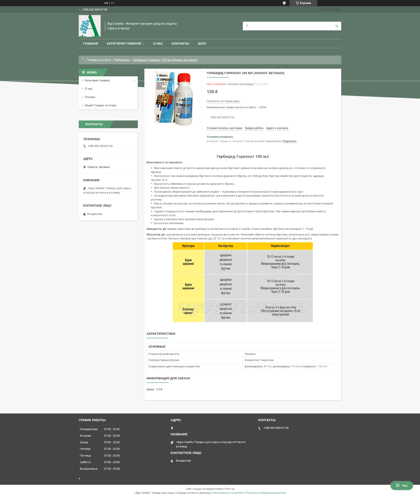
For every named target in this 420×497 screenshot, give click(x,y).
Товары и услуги (98, 60)
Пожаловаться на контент (228, 492)
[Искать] (336, 26)
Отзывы (90, 97)
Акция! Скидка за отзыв (100, 105)
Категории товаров (124, 43)
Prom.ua (229, 488)
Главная (90, 43)
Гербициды (122, 60)
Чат (405, 485)
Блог (202, 43)
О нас (158, 43)
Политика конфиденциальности (266, 492)
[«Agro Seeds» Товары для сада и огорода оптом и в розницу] (90, 26)
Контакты (180, 43)
